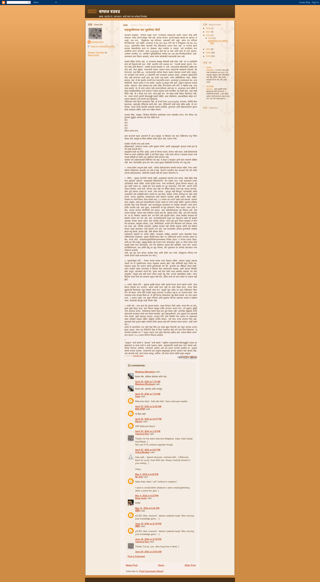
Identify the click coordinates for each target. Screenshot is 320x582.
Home (161, 565)
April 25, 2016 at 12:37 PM (148, 419)
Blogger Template (96, 52)
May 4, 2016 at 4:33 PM (146, 495)
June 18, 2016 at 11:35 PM (148, 539)
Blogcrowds (93, 55)
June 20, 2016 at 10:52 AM (148, 551)
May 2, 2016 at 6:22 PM (146, 474)
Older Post (190, 565)
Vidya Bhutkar (142, 452)
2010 (208, 49)
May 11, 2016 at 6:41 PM (147, 508)
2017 (208, 32)
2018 (208, 28)
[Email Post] (179, 357)
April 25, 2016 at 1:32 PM (147, 431)
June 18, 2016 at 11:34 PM (148, 523)
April (210, 38)
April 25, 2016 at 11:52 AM (148, 406)
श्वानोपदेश (210, 86)
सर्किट (137, 510)
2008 (208, 56)
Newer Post (132, 565)
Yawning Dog (97, 42)
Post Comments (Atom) (151, 571)
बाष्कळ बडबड (109, 11)
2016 (208, 35)
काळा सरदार (140, 409)
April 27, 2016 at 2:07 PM (147, 450)
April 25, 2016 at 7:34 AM (147, 394)
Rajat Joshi (141, 498)
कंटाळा (208, 67)
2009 (208, 53)
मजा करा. (209, 89)
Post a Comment (136, 556)
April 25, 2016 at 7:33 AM (147, 381)
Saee (137, 396)
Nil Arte (139, 477)
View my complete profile (102, 46)
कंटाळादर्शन (210, 70)
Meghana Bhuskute (145, 372)
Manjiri (138, 421)
